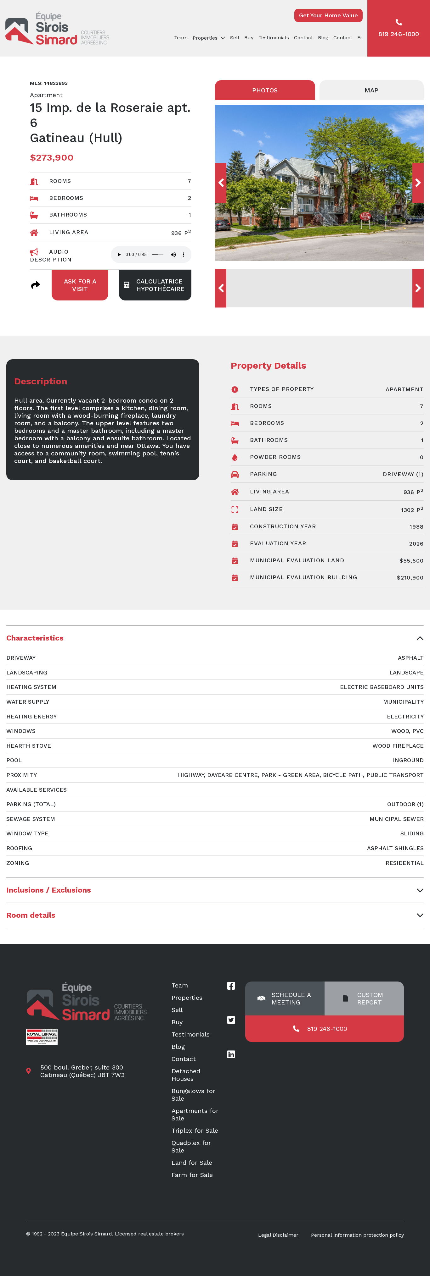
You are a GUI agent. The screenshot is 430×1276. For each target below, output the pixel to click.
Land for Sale (192, 1162)
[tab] (215, 638)
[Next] (418, 183)
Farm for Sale (192, 1175)
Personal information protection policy (357, 1235)
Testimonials (273, 38)
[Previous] (220, 183)
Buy (248, 38)
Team (181, 38)
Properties (187, 997)
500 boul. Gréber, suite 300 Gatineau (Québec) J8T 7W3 (82, 1071)
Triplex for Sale (195, 1130)
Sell (234, 38)
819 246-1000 (398, 34)
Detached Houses (186, 1074)
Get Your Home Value (328, 15)
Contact (303, 38)
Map (371, 90)
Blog (323, 38)
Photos (265, 90)
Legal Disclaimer (278, 1235)
